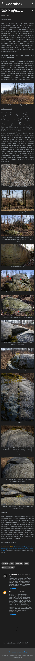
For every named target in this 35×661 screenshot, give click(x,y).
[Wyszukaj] (32, 3)
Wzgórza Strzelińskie (8, 567)
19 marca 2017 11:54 (24, 574)
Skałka (26, 563)
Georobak (14, 4)
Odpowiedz (12, 588)
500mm (11, 592)
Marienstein (19, 563)
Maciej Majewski (14, 574)
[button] (32, 10)
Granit (11, 563)
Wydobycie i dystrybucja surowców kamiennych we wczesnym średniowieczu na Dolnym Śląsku (17, 549)
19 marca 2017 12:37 (19, 592)
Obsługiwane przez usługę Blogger (19, 652)
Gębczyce (5, 563)
